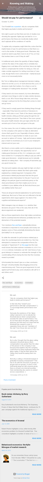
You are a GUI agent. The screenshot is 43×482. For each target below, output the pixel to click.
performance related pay (11, 287)
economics (19, 283)
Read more (36, 414)
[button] (40, 18)
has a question (16, 27)
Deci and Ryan (17, 225)
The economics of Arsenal (13, 421)
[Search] (40, 4)
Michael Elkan (26, 478)
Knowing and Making (21, 3)
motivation (29, 283)
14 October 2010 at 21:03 (18, 331)
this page (25, 245)
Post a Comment (10, 380)
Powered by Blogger (23, 474)
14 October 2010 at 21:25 (18, 375)
